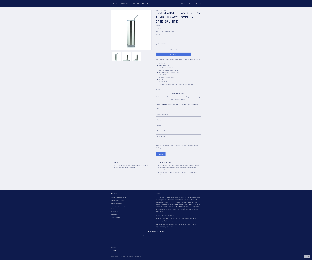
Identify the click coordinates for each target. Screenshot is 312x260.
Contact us (114, 209)
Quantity (158, 34)
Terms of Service (115, 217)
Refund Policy (115, 214)
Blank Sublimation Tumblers (118, 206)
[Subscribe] (169, 236)
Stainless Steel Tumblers (117, 200)
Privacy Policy (114, 211)
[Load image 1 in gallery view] (116, 56)
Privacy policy (130, 256)
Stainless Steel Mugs (116, 203)
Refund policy (122, 256)
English (114, 250)
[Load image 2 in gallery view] (126, 56)
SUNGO (116, 256)
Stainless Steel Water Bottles (119, 197)
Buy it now (173, 54)
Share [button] (158, 89)
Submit (161, 154)
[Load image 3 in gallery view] (136, 56)
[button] (193, 3)
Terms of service (137, 256)
